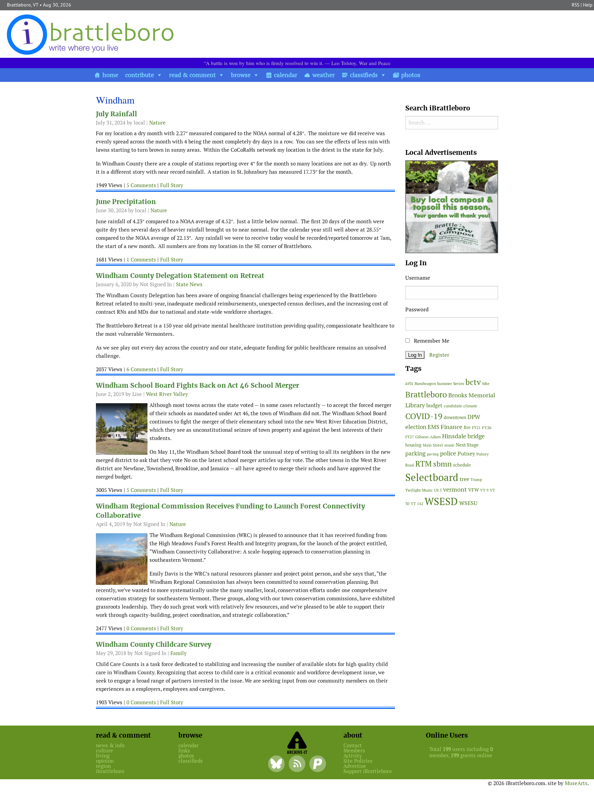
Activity (352, 755)
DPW (474, 417)
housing (413, 445)
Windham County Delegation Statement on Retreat (180, 275)
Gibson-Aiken (428, 436)
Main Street (433, 445)
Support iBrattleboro (367, 771)
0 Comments (141, 628)
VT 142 (417, 503)
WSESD (441, 501)
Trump (476, 479)
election (415, 427)
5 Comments (141, 185)
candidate (453, 405)
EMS (433, 427)
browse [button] (241, 75)
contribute (139, 75)
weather (323, 75)
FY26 (486, 427)
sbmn (442, 464)
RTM (423, 464)
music (449, 445)
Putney (466, 453)
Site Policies (358, 760)
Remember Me (430, 340)
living (103, 755)
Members (354, 750)
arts (409, 383)
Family (178, 653)
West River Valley (167, 394)
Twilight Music (419, 490)
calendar (285, 75)
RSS (575, 5)
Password (417, 309)
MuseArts (576, 783)
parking (415, 453)
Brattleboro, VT (22, 5)
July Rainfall (116, 114)
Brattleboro (426, 394)
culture (104, 750)
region (103, 766)
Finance (451, 427)
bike (486, 383)
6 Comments (141, 369)
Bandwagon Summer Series (439, 383)
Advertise (354, 766)
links (184, 750)
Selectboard (431, 477)
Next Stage (467, 445)
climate (470, 405)
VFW (473, 490)
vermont (455, 489)
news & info (110, 745)
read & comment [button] (192, 75)
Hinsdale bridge (463, 436)
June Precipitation (126, 201)
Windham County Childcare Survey (153, 644)
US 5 (438, 490)
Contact (352, 745)
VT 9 (484, 490)
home (110, 75)
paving (433, 454)
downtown (455, 417)
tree (464, 479)
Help (588, 5)
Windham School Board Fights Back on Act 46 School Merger (197, 385)
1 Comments (141, 259)
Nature (157, 122)
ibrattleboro (110, 771)
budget (434, 405)
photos (410, 75)
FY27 (409, 437)
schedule (462, 465)
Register (439, 355)
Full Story (171, 185)
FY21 (476, 427)
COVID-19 (423, 416)
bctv (473, 382)
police (448, 453)
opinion (105, 760)
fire (467, 427)
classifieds (364, 75)
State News (189, 284)
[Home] (91, 34)
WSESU (468, 503)
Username (417, 277)
